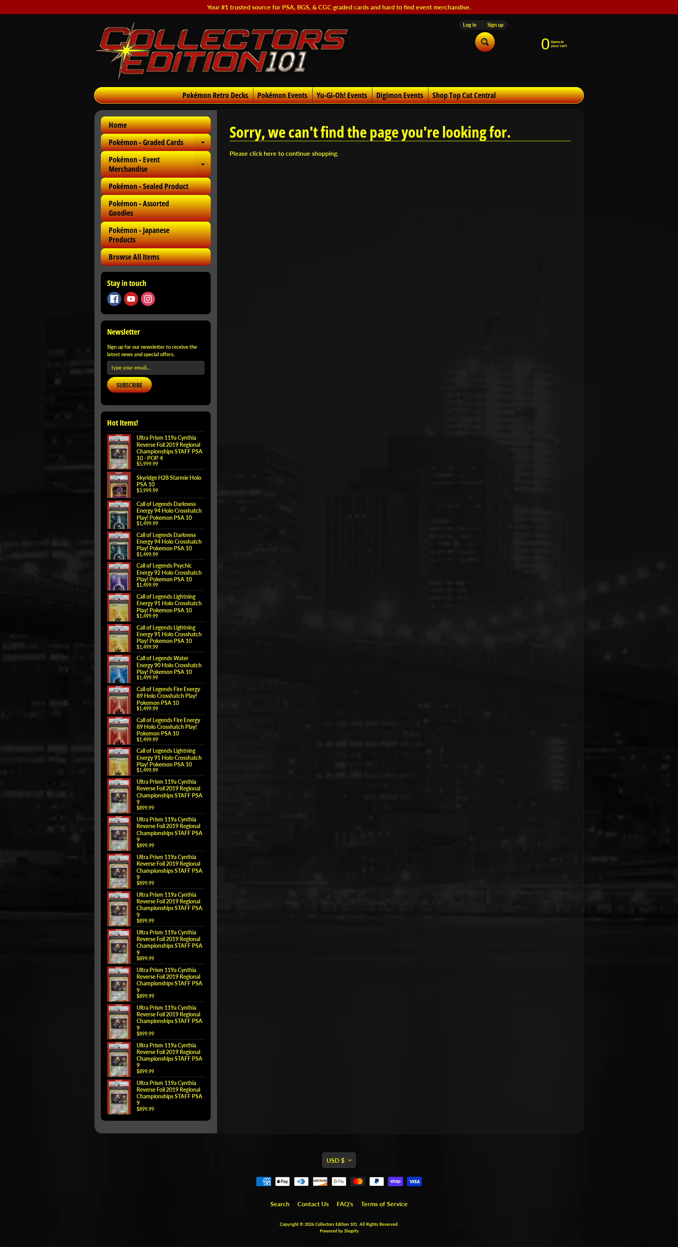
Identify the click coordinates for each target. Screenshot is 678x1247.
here (270, 153)
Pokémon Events (282, 95)
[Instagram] (148, 299)
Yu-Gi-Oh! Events (342, 95)
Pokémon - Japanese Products (139, 235)
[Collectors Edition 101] (221, 50)
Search (280, 1203)
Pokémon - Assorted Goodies (139, 208)
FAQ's (345, 1203)
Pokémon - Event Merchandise (160, 164)
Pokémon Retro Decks (215, 95)
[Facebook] (114, 299)
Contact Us (313, 1203)
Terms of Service (384, 1203)
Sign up (495, 24)
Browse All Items (134, 256)
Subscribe (129, 385)
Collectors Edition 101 (336, 1224)
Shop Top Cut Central (464, 95)
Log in (469, 24)
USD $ (335, 1160)
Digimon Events (399, 95)
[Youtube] (131, 299)
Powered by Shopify (339, 1230)
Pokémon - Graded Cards (160, 144)
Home (118, 125)
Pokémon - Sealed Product (148, 186)
